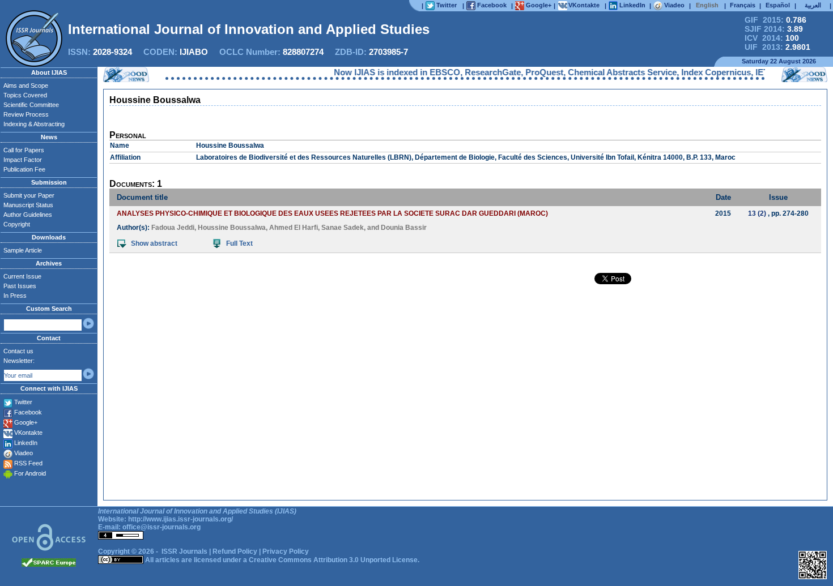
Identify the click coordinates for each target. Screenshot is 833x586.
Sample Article (22, 250)
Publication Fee (24, 169)
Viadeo (23, 453)
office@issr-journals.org (161, 527)
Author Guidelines (27, 214)
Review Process (26, 114)
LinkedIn (25, 442)
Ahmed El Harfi (293, 228)
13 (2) (757, 213)
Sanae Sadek (342, 228)
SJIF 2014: (774, 28)
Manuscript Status (28, 205)
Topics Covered (25, 95)
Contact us (18, 351)
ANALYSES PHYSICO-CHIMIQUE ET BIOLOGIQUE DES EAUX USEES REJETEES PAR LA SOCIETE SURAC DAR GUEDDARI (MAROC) (332, 213)
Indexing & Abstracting (34, 124)
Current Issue (22, 276)
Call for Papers (23, 150)
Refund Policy (234, 551)
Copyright (16, 224)
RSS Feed (28, 463)
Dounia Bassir (404, 228)
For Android (30, 473)
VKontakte (28, 432)
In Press (15, 295)
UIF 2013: (777, 47)
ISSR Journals (184, 551)
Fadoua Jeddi (172, 228)
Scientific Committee (31, 104)
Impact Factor (22, 159)
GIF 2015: (775, 19)
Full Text (239, 243)
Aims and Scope (25, 85)
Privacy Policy (285, 551)
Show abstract (154, 243)
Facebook (28, 412)
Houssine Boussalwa (232, 228)
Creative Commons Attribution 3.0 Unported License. (334, 560)
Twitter (23, 402)
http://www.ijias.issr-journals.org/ (180, 519)
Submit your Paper (28, 195)
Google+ (25, 422)
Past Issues (19, 286)
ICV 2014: (772, 37)
